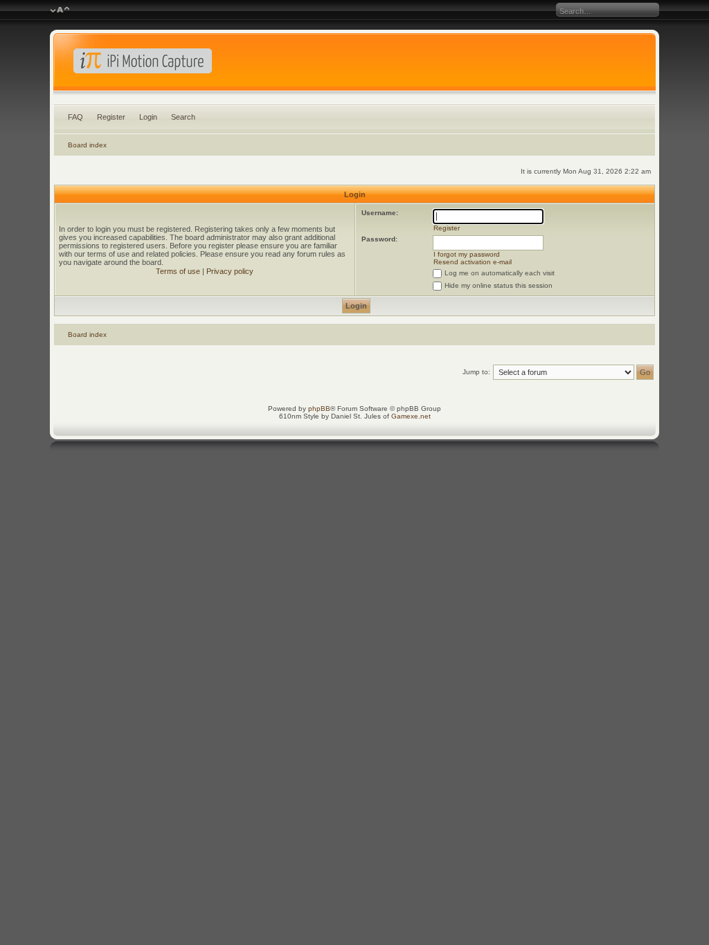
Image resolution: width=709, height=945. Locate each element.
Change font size (60, 10)
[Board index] (355, 65)
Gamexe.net (411, 416)
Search (183, 117)
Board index (87, 145)
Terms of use (178, 271)
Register (111, 117)
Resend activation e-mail (472, 262)
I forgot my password (466, 254)
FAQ (75, 117)
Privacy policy (229, 271)
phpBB (319, 408)
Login (148, 117)
